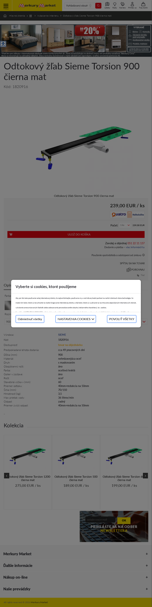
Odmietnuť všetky (30, 319)
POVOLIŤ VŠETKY (121, 319)
